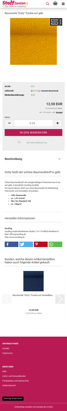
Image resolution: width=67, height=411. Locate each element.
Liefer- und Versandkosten (14, 376)
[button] (9, 123)
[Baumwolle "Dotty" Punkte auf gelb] (33, 41)
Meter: (7, 117)
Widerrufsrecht (9, 385)
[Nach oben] (58, 406)
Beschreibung (13, 158)
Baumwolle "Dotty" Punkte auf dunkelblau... (33, 295)
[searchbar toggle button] (47, 4)
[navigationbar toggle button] (63, 4)
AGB (4, 371)
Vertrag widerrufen (13, 398)
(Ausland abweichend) (49, 91)
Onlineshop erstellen (23, 407)
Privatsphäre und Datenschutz (15, 381)
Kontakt (5, 348)
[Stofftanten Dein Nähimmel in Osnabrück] (14, 4)
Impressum (7, 353)
